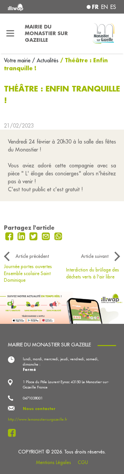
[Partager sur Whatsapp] (58, 235)
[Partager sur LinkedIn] (22, 235)
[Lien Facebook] (14, 433)
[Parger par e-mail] (46, 235)
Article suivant (94, 256)
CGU (83, 462)
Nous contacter (39, 408)
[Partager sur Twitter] (34, 235)
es (113, 7)
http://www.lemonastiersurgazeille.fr (37, 419)
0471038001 (33, 398)
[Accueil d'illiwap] (28, 7)
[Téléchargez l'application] (62, 307)
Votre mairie (18, 60)
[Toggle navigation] (10, 33)
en (104, 7)
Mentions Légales (53, 462)
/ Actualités (45, 60)
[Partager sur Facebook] (10, 235)
